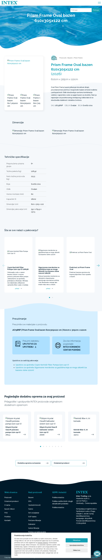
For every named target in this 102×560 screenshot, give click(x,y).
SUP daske (32, 517)
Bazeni (70, 58)
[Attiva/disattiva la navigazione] (99, 2)
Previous (10, 102)
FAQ (6, 513)
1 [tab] (50, 298)
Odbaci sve (76, 550)
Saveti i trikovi (9, 509)
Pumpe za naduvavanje (37, 532)
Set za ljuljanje (33, 513)
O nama (7, 505)
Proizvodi (62, 58)
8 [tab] (61, 447)
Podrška (7, 517)
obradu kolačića (43, 542)
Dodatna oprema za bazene (29, 463)
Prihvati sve (76, 540)
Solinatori (31, 524)
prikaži (17, 288)
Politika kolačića (58, 497)
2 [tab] (52, 298)
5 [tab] (52, 447)
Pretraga (96, 10)
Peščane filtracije (34, 520)
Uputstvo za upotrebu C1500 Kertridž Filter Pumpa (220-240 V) (42, 365)
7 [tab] (58, 447)
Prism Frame (78, 58)
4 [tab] (50, 447)
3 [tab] (47, 447)
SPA (29, 501)
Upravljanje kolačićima (77, 545)
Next (37, 102)
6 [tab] (55, 447)
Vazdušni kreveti (34, 505)
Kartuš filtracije (33, 528)
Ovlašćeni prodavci (61, 463)
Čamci (30, 509)
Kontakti (7, 520)
